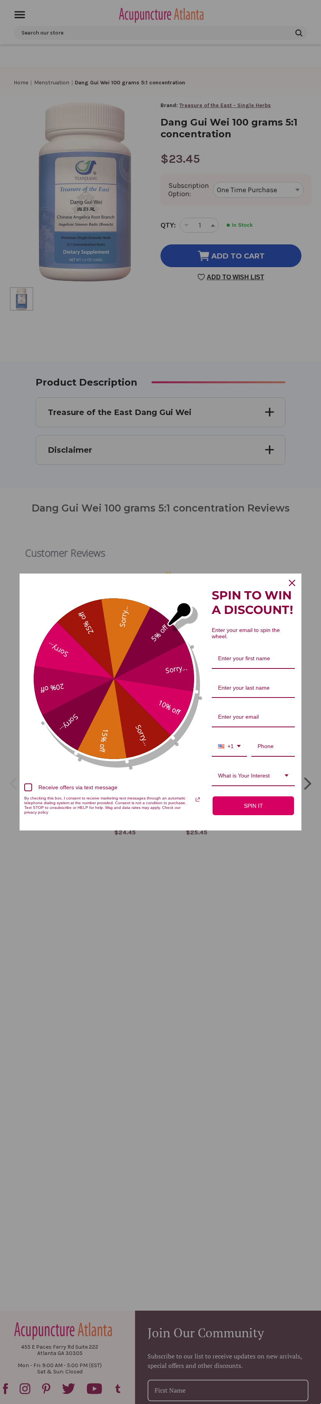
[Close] (292, 583)
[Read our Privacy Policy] (197, 799)
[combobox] (229, 747)
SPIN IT (253, 806)
